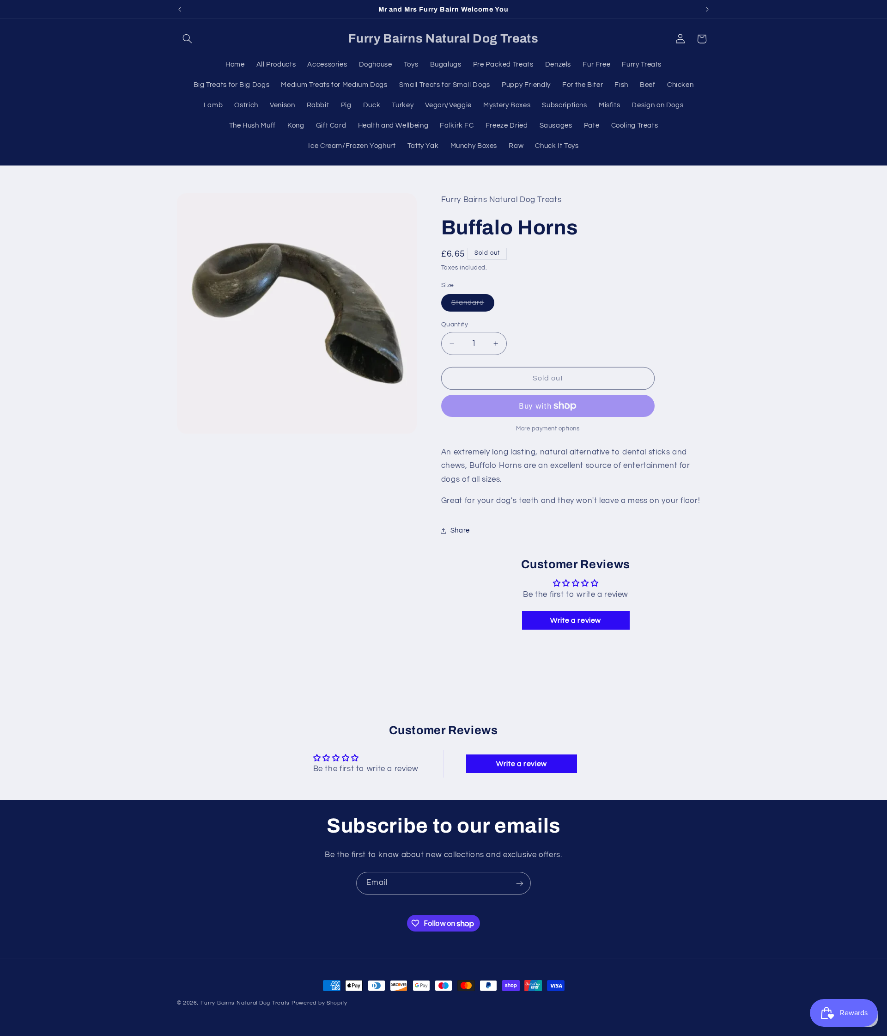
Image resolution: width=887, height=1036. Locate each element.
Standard (472, 305)
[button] (187, 38)
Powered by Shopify (319, 1002)
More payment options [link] (548, 429)
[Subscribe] (519, 883)
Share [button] (460, 530)
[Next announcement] (707, 9)
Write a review (575, 621)
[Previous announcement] (180, 9)
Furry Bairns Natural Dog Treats (245, 1002)
